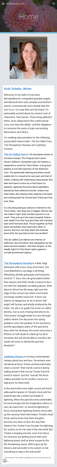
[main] (28, 16)
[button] (3, 3)
